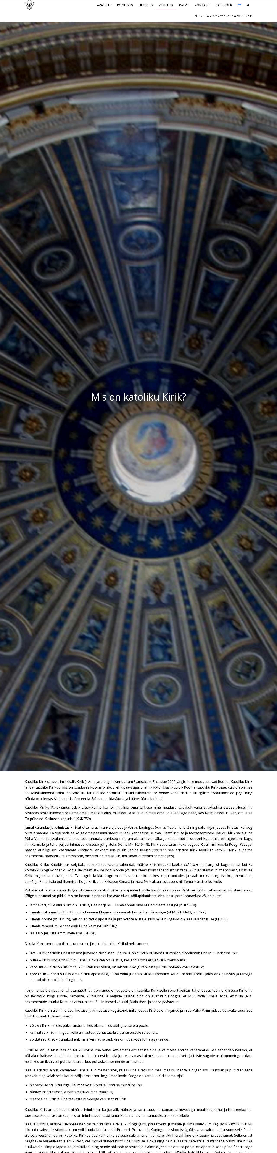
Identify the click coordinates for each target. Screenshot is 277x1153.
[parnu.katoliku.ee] (29, 5)
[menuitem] (104, 5)
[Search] (248, 5)
